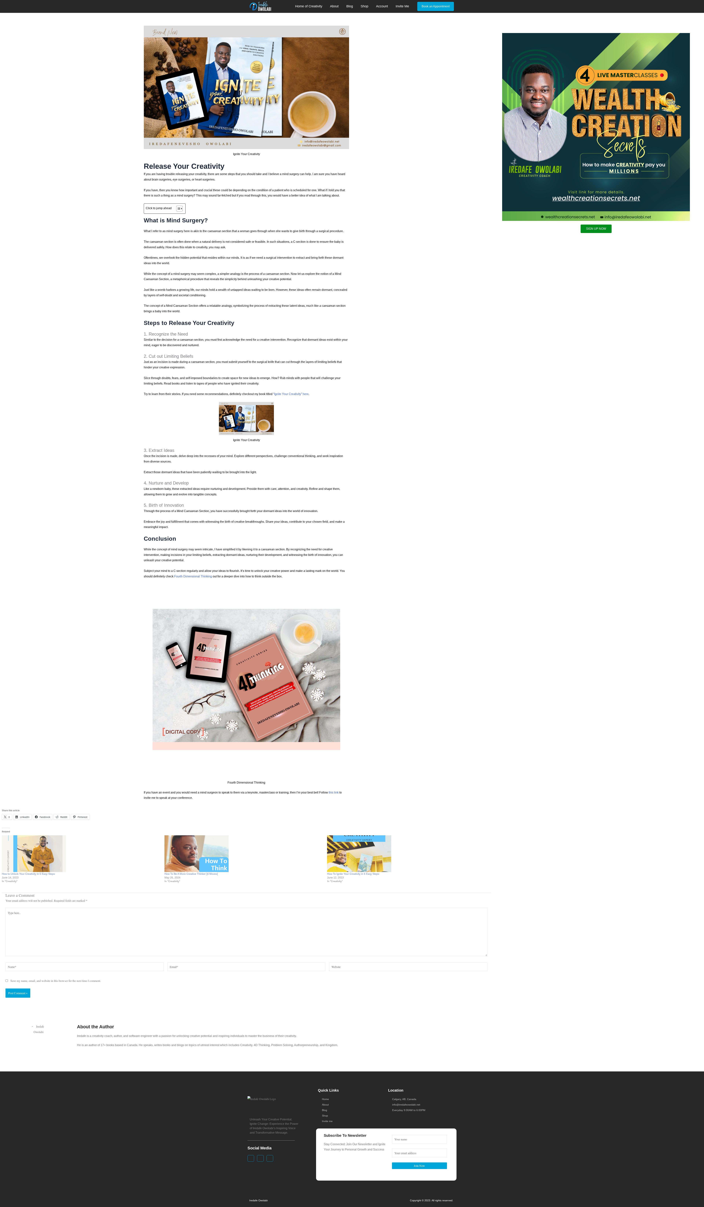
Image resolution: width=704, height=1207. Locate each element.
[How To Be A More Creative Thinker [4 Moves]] (243, 853)
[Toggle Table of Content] (177, 208)
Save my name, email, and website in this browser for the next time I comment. (55, 981)
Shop (364, 6)
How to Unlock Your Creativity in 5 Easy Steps (28, 873)
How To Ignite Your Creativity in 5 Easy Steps (353, 873)
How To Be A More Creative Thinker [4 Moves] (191, 873)
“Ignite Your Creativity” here (291, 394)
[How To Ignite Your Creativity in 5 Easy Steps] (406, 853)
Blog (349, 6)
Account (382, 6)
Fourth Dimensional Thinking (193, 576)
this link (334, 792)
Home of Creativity (308, 6)
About (334, 6)
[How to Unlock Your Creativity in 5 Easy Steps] (81, 853)
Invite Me (402, 6)
